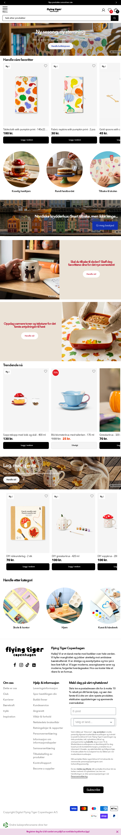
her (87, 832)
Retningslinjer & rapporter (48, 728)
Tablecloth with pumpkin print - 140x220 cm (24, 129)
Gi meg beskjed (105, 225)
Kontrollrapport (42, 763)
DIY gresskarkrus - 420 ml (65, 556)
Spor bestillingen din (45, 694)
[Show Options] (111, 722)
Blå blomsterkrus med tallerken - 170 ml (72, 434)
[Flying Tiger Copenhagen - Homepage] (54, 10)
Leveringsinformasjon (45, 688)
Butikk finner (40, 699)
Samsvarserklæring (44, 748)
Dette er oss (10, 688)
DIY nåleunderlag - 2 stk (19, 556)
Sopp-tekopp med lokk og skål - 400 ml (24, 434)
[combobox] (94, 722)
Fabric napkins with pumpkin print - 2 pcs (73, 129)
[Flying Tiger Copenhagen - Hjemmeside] (24, 652)
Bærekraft (8, 705)
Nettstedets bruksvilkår (46, 722)
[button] (5, 10)
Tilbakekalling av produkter (42, 755)
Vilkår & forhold (42, 716)
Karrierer (8, 699)
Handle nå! (91, 274)
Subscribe (93, 790)
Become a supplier (44, 768)
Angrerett (38, 711)
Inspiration (9, 716)
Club (6, 694)
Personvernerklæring (45, 733)
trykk (6, 711)
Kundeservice (41, 705)
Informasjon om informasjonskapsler (44, 741)
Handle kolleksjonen (60, 46)
